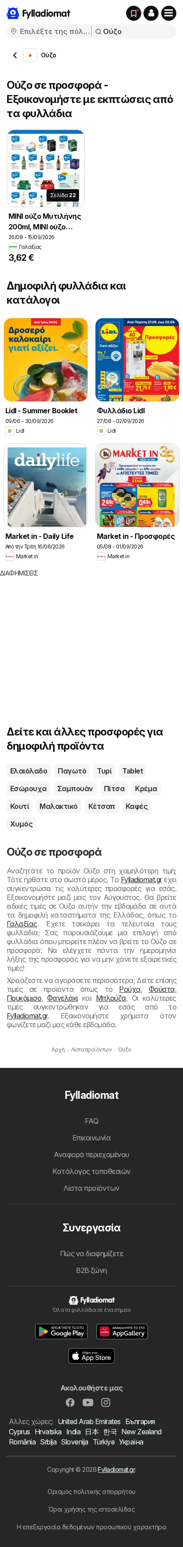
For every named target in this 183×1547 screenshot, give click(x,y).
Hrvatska (48, 1431)
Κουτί (19, 806)
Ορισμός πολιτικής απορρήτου (91, 1491)
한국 (110, 1431)
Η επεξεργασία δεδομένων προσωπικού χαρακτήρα (92, 1527)
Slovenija (74, 1441)
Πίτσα (114, 788)
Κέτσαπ (101, 806)
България (140, 1421)
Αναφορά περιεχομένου (91, 1154)
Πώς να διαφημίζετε (91, 1253)
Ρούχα (129, 989)
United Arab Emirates (89, 1421)
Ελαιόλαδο (28, 770)
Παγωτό (72, 770)
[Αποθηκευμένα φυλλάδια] (133, 13)
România (22, 1441)
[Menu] (168, 13)
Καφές (136, 806)
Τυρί (104, 770)
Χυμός (21, 823)
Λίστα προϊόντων (91, 1188)
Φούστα (162, 989)
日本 (92, 1431)
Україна (131, 1441)
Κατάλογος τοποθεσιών (91, 1171)
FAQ (91, 1120)
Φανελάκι (62, 998)
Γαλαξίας (22, 923)
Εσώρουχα (28, 788)
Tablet (132, 770)
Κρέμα (146, 788)
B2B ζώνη (91, 1270)
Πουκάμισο (24, 998)
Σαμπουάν (75, 788)
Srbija (48, 1441)
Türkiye (104, 1441)
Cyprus (19, 1431)
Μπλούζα (111, 998)
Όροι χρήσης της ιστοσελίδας (91, 1509)
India (73, 1431)
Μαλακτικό (58, 806)
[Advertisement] (74, 639)
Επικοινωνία (91, 1137)
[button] (151, 13)
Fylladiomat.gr (141, 879)
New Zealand (141, 1431)
